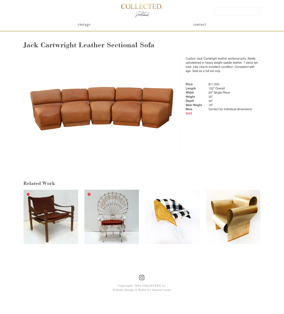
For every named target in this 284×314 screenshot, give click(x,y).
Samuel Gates (161, 290)
